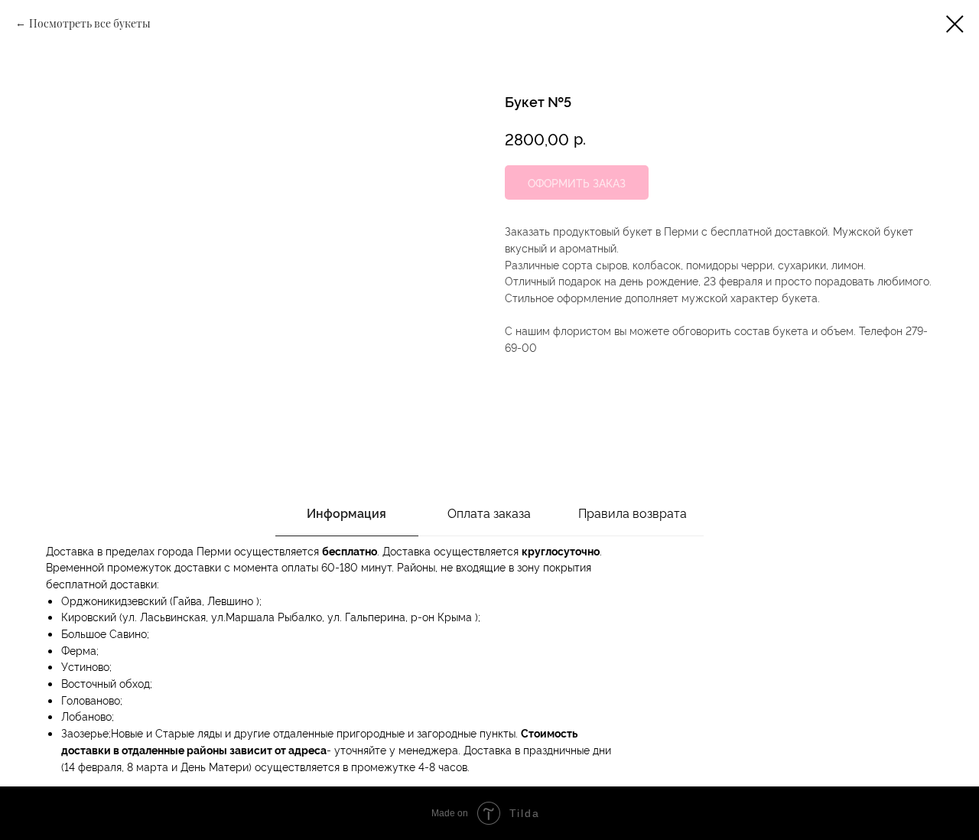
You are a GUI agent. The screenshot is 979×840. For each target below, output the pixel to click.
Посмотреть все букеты (90, 23)
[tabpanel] (489, 661)
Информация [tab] (346, 513)
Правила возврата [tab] (632, 513)
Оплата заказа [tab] (489, 513)
